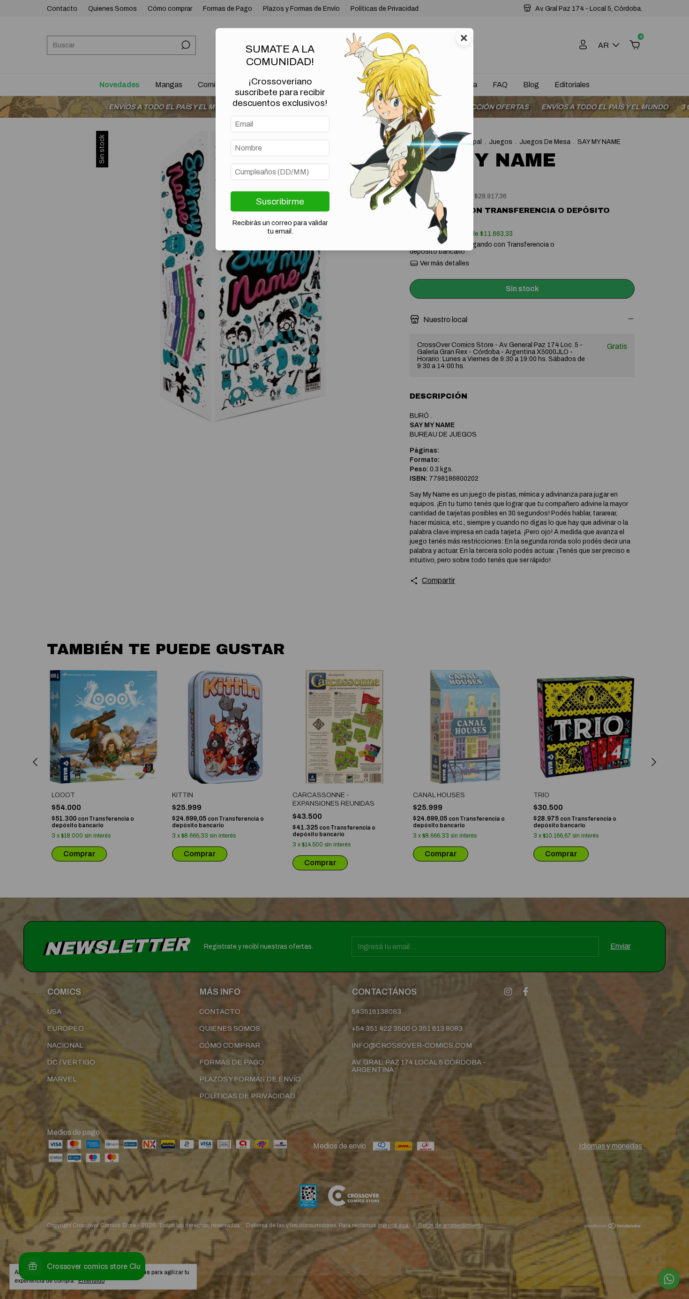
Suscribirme (280, 201)
